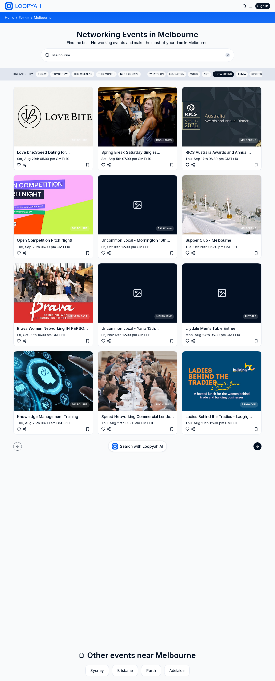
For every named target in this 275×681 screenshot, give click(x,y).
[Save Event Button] (25, 165)
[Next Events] (257, 446)
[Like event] (19, 165)
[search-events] (244, 6)
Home (9, 17)
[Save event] (88, 165)
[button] (137, 55)
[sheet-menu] (251, 6)
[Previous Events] (17, 446)
